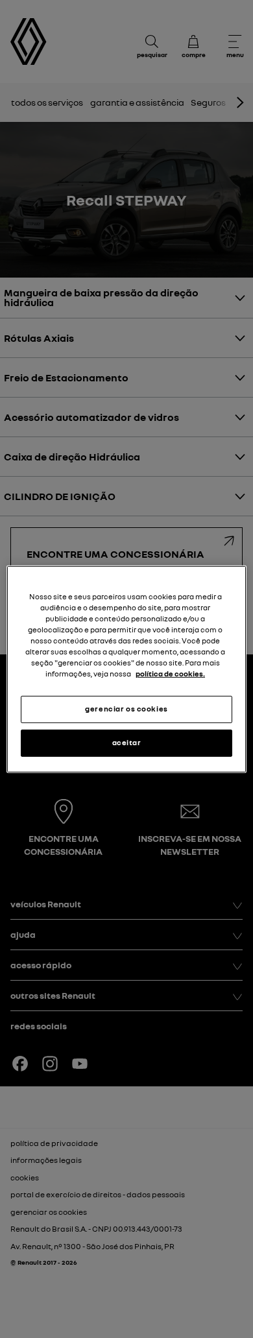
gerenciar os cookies (126, 708)
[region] (126, 668)
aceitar (126, 742)
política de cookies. (170, 673)
